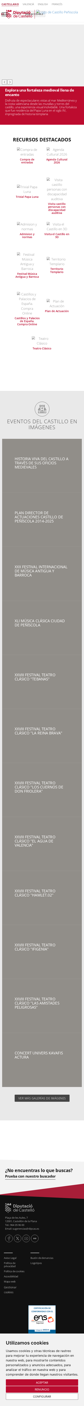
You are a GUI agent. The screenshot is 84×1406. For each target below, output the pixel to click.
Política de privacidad (10, 1264)
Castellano (10, 4)
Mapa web (10, 1281)
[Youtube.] (26, 1238)
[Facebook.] (9, 1238)
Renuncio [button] (42, 1389)
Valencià (28, 4)
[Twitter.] (17, 1238)
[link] (42, 14)
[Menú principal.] (4, 12)
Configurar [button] (42, 1396)
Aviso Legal (10, 1258)
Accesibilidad (11, 1276)
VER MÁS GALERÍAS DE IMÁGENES (42, 1098)
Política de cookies (14, 1271)
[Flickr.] (34, 1238)
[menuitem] (15, 1258)
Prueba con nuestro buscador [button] (30, 1176)
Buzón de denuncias (41, 1258)
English (43, 4)
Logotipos (36, 1263)
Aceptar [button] (42, 1382)
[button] (4, 82)
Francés (57, 4)
